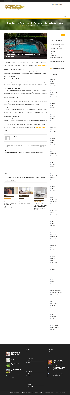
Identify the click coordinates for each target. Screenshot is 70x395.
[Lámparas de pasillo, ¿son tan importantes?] (7, 376)
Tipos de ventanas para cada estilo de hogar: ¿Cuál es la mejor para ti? (37, 146)
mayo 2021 (53, 162)
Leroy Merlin (53, 318)
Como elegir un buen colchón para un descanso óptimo (57, 62)
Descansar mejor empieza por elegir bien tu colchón (57, 54)
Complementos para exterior (56, 288)
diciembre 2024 (54, 90)
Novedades (12, 13)
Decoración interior (10, 206)
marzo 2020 (53, 192)
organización (23, 1)
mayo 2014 (53, 251)
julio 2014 (53, 247)
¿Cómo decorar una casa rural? (16, 370)
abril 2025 (53, 83)
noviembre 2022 (54, 129)
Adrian (13, 52)
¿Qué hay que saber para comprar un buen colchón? (14, 146)
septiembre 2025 (54, 79)
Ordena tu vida (16, 1)
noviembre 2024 (54, 92)
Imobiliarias (55, 1)
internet (52, 312)
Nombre (7, 164)
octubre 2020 (53, 177)
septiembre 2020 (54, 179)
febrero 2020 (53, 195)
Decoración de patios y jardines (15, 364)
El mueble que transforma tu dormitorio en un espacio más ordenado (11, 203)
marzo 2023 (53, 125)
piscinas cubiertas (17, 132)
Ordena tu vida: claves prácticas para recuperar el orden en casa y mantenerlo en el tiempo (57, 44)
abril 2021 (53, 164)
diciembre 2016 (54, 216)
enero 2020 (53, 197)
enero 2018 (53, 208)
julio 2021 (52, 157)
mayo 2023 (53, 120)
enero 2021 (53, 171)
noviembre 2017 (54, 210)
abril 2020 (53, 190)
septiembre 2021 (54, 155)
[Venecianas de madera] (7, 360)
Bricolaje (56, 13)
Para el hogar (30, 358)
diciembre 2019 (54, 199)
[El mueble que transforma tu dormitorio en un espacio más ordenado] (50, 369)
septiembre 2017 (54, 214)
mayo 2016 (53, 221)
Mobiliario (53, 323)
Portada (6, 13)
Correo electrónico (9, 169)
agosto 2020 (53, 181)
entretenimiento (54, 303)
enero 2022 (53, 151)
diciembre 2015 (54, 230)
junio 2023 (53, 118)
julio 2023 (53, 116)
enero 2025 (53, 88)
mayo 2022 (53, 142)
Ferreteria (53, 305)
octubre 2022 (53, 131)
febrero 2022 (53, 149)
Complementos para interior (9, 196)
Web (6, 173)
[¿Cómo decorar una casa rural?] (7, 371)
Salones (30, 13)
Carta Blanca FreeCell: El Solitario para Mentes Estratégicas (57, 58)
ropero (28, 1)
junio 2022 (53, 140)
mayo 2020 (53, 188)
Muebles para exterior (55, 327)
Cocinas (43, 13)
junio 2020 (53, 186)
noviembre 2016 (54, 219)
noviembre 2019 (54, 201)
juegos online (53, 316)
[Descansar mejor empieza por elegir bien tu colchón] (50, 375)
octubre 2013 (53, 267)
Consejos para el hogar (55, 294)
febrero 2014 (53, 258)
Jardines (49, 13)
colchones (27, 204)
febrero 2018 (53, 205)
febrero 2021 (53, 168)
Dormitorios (36, 13)
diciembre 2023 (54, 109)
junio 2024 (53, 103)
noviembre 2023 (54, 112)
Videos (64, 1)
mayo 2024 (53, 105)
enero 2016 (53, 227)
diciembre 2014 (54, 240)
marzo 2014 (53, 256)
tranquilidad (36, 209)
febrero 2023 (53, 127)
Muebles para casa (8, 198)
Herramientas (53, 307)
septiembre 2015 (54, 236)
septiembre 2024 (54, 96)
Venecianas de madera (15, 358)
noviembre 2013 (54, 264)
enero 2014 (53, 260)
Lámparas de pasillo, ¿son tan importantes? (16, 375)
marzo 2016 (53, 223)
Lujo (58, 1)
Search (63, 16)
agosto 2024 (53, 98)
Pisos (25, 13)
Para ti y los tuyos (31, 356)
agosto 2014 (53, 245)
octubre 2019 (53, 203)
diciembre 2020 (54, 173)
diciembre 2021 (54, 153)
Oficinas (52, 331)
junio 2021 (53, 160)
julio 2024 (53, 101)
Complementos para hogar (38, 198)
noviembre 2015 (54, 232)
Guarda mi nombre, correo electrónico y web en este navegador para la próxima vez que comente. (26, 177)
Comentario (8, 154)
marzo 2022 (53, 147)
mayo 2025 (53, 81)
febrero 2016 (53, 225)
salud (24, 206)
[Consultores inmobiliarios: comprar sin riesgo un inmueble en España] (7, 354)
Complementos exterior (32, 380)
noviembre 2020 (54, 175)
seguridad (22, 132)
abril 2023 (53, 122)
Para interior (30, 360)
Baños (52, 277)
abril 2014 (53, 254)
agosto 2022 (53, 136)
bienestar (23, 204)
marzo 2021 (53, 166)
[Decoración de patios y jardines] (7, 365)
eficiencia (11, 132)
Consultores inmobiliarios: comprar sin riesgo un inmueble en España (16, 353)
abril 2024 (53, 107)
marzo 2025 (53, 85)
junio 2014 (53, 249)
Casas (19, 13)
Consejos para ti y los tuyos (18, 50)
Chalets (61, 1)
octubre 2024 (53, 94)
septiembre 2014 (54, 243)
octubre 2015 (53, 234)
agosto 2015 (53, 238)
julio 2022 (53, 138)
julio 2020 (53, 184)
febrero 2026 (53, 77)
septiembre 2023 (54, 114)
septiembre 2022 (54, 133)
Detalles (52, 299)
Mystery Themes (20, 393)
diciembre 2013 (54, 262)
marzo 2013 (53, 269)
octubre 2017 (53, 212)
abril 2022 (53, 144)
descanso (21, 206)
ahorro (8, 132)
